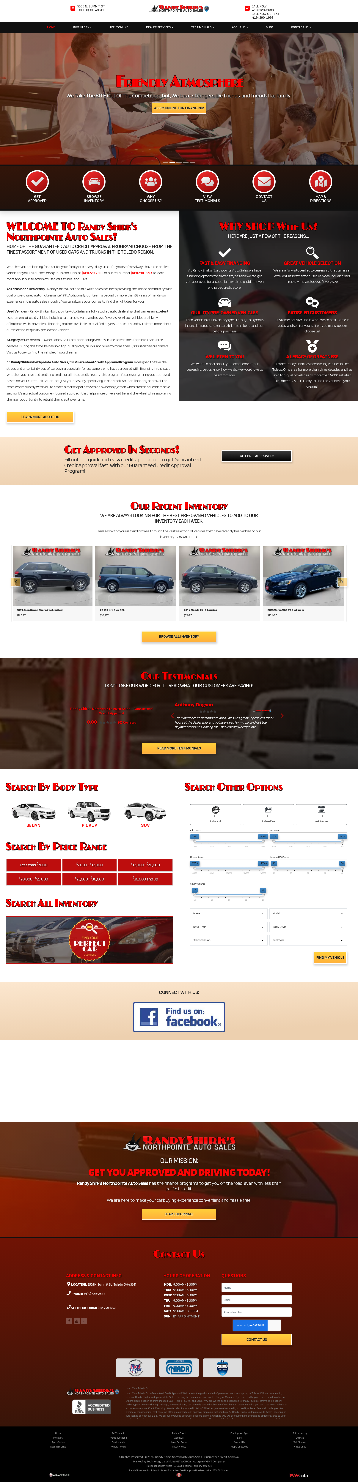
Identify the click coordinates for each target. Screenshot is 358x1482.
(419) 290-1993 (141, 145)
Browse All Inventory (179, 509)
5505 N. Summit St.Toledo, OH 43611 (91, 8)
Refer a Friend (179, 1305)
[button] (172, 588)
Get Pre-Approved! (257, 328)
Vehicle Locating (118, 1310)
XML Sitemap (299, 1314)
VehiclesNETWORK (177, 1334)
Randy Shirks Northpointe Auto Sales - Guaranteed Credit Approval (197, 1329)
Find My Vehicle (330, 830)
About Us (239, 27)
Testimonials (201, 27)
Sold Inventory (300, 1305)
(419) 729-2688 (92, 145)
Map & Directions (239, 1319)
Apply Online (118, 27)
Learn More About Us (40, 290)
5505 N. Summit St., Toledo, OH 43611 (111, 1157)
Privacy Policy (179, 1319)
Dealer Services (158, 27)
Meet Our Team (179, 1314)
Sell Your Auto (118, 1305)
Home (51, 27)
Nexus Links (300, 1319)
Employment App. (239, 1305)
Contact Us (300, 27)
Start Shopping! (179, 1087)
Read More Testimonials (179, 621)
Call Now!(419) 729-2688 (263, 8)
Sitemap (300, 1310)
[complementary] (347, 1471)
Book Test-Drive (58, 1319)
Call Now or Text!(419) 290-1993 (266, 16)
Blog (269, 27)
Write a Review (118, 1319)
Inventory (81, 27)
